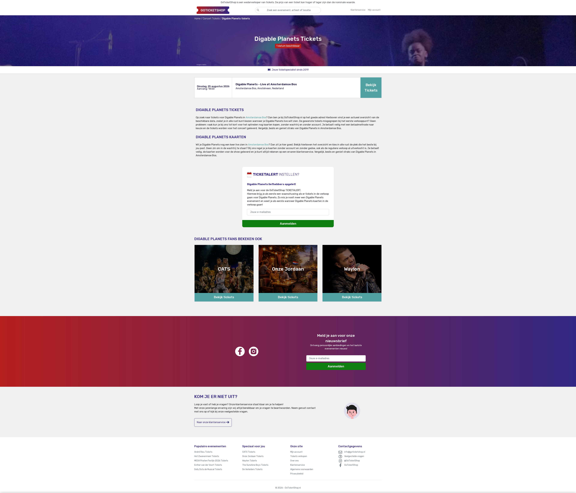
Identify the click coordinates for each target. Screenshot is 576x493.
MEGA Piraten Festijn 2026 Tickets (211, 460)
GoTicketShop (351, 465)
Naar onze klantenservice (211, 422)
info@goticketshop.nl (354, 452)
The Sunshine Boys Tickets (255, 465)
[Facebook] (240, 351)
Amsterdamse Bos (256, 117)
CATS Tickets (248, 452)
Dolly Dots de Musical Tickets (208, 469)
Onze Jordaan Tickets (253, 456)
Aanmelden (288, 223)
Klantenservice (297, 465)
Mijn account (296, 452)
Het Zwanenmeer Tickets (206, 456)
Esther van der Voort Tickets (208, 465)
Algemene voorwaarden (301, 469)
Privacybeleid (296, 473)
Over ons (294, 460)
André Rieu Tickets (203, 452)
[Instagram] (253, 351)
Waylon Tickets (249, 460)
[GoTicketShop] (224, 10)
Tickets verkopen (298, 456)
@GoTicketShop (352, 460)
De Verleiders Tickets (252, 469)
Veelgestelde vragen (354, 456)
